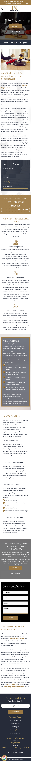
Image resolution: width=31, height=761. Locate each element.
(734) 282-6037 (12, 684)
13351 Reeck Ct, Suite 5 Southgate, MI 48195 (15, 748)
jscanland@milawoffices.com (13, 687)
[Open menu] (27, 2)
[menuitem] (15, 168)
